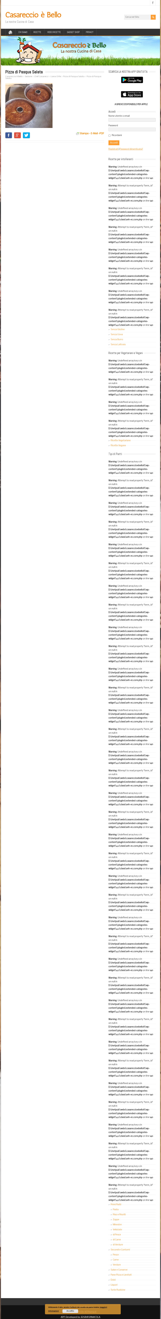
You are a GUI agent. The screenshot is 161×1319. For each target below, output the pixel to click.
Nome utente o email (119, 116)
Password (113, 125)
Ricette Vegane (118, 445)
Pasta (116, 1209)
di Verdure (118, 1245)
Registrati (113, 149)
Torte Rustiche (118, 1290)
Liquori (114, 1285)
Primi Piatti (116, 1204)
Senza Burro (117, 339)
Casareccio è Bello (33, 14)
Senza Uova (117, 334)
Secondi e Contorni (120, 1250)
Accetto (70, 1311)
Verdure (117, 1265)
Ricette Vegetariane (121, 440)
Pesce (116, 1255)
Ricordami (117, 135)
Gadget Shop (73, 32)
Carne (116, 1260)
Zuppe (116, 1220)
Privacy (89, 32)
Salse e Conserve (119, 1270)
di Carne (117, 1240)
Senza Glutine (118, 329)
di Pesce (117, 1235)
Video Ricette (54, 32)
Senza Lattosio (118, 344)
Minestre (117, 1225)
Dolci (113, 1280)
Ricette (37, 32)
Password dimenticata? (131, 149)
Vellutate (117, 1230)
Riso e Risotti (119, 1215)
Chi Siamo (22, 32)
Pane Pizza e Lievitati (121, 1275)
